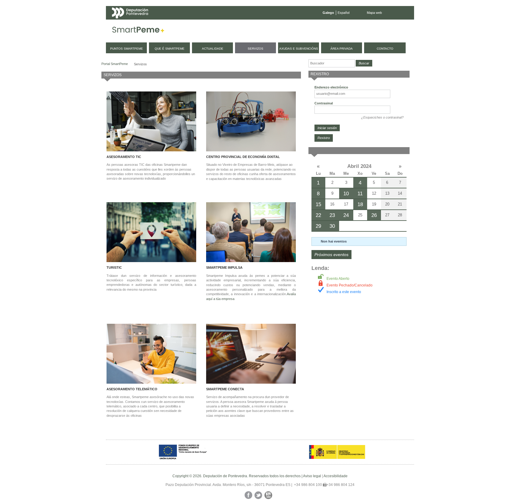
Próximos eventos (331, 254)
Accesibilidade (335, 476)
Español (343, 12)
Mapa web (374, 12)
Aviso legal (312, 476)
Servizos (140, 64)
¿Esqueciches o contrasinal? (382, 117)
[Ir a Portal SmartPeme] (138, 31)
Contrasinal (323, 103)
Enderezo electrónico (331, 87)
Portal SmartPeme (114, 64)
